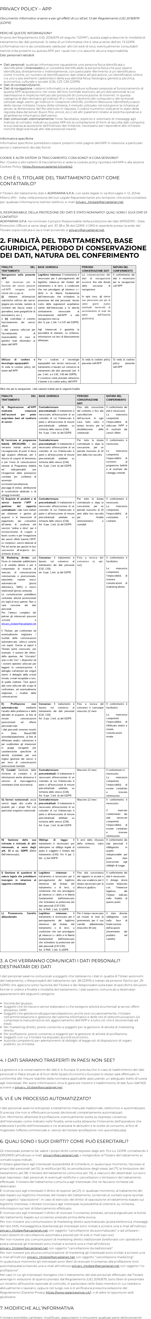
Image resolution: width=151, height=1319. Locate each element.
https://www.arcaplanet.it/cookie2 (47, 166)
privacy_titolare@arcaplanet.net (100, 202)
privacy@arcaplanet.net (87, 230)
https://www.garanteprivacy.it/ (68, 1292)
